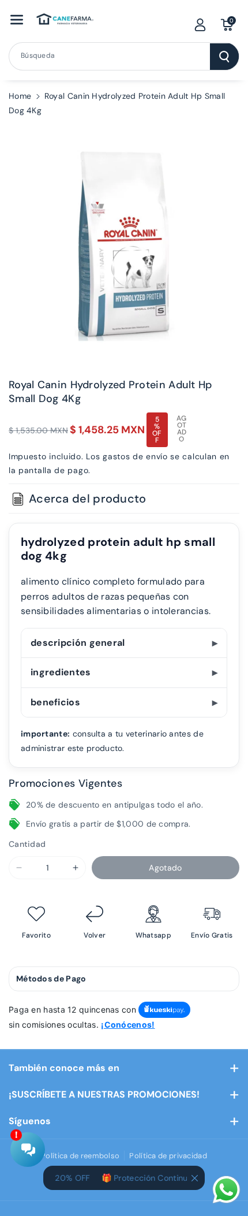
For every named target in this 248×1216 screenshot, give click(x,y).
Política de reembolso (80, 1156)
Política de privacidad (168, 1156)
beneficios (55, 702)
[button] (16, 19)
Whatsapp (153, 935)
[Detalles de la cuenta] (200, 25)
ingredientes (61, 672)
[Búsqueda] (224, 56)
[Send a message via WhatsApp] (226, 1190)
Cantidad (27, 844)
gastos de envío (135, 456)
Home (20, 96)
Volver (95, 935)
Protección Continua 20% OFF (167, 1178)
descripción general (78, 643)
